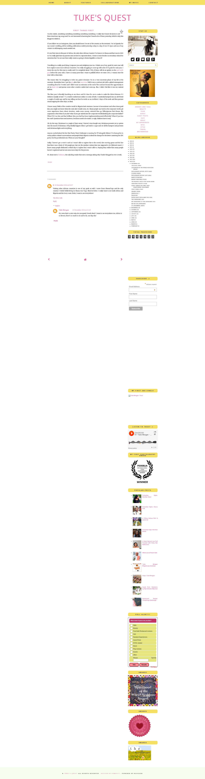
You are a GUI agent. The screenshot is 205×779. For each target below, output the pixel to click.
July (132, 215)
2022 (131, 145)
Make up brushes (137, 177)
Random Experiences (140, 637)
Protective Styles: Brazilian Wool (150, 496)
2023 (131, 143)
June (132, 217)
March (133, 224)
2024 (131, 141)
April (133, 222)
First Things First (137, 189)
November (134, 207)
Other (135, 655)
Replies (57, 206)
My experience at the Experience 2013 (143, 201)
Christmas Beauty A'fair (139, 183)
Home (51, 2)
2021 (131, 147)
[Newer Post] (48, 259)
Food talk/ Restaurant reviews (142, 631)
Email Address (142, 286)
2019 (131, 151)
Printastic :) (135, 193)
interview (83, 82)
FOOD (143, 111)
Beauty (135, 628)
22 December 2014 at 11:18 (81, 210)
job (72, 82)
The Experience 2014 (138, 199)
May (132, 220)
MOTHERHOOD (142, 131)
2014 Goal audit (136, 165)
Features (86, 2)
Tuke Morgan (64, 210)
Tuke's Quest (102, 17)
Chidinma (61, 155)
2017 (131, 155)
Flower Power (136, 173)
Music (135, 646)
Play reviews (137, 649)
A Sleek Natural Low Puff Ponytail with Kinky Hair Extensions (150, 542)
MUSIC (142, 120)
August (133, 213)
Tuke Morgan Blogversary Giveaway (150, 565)
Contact (153, 2)
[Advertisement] (75, 271)
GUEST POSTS (142, 116)
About (67, 2)
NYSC (143, 125)
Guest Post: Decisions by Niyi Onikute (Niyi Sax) (150, 588)
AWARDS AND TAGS (143, 107)
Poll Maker (154, 667)
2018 (131, 153)
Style (134, 625)
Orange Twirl (136, 191)
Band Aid (55, 87)
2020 (131, 149)
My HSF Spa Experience (139, 203)
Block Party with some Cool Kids (142, 197)
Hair (134, 634)
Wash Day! (135, 195)
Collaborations (110, 2)
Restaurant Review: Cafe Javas (141, 175)
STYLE (143, 127)
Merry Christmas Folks (139, 179)
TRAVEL (143, 129)
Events (135, 652)
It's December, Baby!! (138, 205)
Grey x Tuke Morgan (148, 575)
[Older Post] (121, 259)
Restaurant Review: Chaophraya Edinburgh (150, 599)
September (134, 211)
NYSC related (137, 643)
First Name (133, 294)
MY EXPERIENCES (142, 122)
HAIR (143, 118)
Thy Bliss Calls (57, 198)
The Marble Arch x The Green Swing (143, 181)
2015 (131, 159)
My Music (134, 2)
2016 (131, 157)
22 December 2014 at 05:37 (64, 185)
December (134, 163)
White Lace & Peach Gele (149, 553)
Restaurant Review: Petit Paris (142, 171)
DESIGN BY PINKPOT (111, 773)
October (133, 209)
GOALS (142, 113)
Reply (55, 201)
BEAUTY (143, 109)
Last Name (133, 301)
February (134, 226)
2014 (131, 161)
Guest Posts (137, 640)
